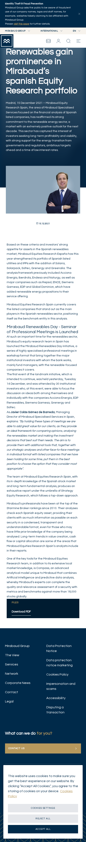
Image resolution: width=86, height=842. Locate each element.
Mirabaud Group (17, 646)
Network (11, 673)
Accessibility (56, 698)
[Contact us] (48, 41)
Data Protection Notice (59, 648)
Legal (9, 701)
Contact (11, 692)
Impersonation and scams (60, 686)
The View (12, 655)
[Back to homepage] (6, 41)
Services (11, 664)
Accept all (43, 829)
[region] (43, 802)
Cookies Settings (43, 808)
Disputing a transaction (55, 710)
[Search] (68, 41)
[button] (58, 41)
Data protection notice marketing (59, 663)
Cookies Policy (57, 674)
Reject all (43, 818)
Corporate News (17, 683)
